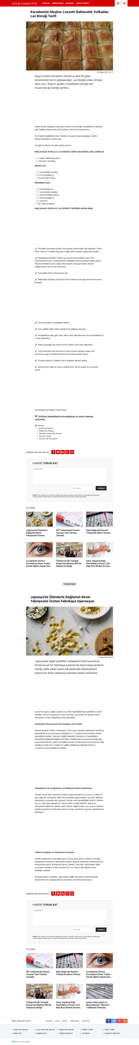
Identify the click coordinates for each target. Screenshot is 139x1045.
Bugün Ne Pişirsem (46, 428)
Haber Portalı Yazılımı (22, 1042)
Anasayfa (49, 1021)
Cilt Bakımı (86, 1033)
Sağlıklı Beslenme (66, 1033)
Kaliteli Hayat (57, 3)
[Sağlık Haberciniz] (24, 3)
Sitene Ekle (86, 1021)
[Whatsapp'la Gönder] (67, 452)
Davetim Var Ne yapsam (48, 439)
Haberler (46, 3)
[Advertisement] (69, 106)
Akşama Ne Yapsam (46, 431)
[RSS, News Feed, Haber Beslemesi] (124, 1021)
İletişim (64, 1021)
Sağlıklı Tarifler (87, 1030)
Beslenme (69, 3)
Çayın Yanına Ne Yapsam (45, 1030)
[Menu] (118, 3)
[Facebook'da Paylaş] (53, 452)
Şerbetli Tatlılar (45, 436)
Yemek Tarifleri (82, 3)
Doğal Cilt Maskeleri (112, 1033)
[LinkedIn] (63, 452)
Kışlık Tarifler (110, 1030)
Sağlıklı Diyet (41, 1033)
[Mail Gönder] (72, 452)
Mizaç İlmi (17, 1033)
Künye (57, 1021)
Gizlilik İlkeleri (74, 1021)
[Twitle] (58, 452)
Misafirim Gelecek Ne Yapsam (50, 433)
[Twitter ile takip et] (114, 1021)
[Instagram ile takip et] (119, 1021)
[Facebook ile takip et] (108, 1021)
